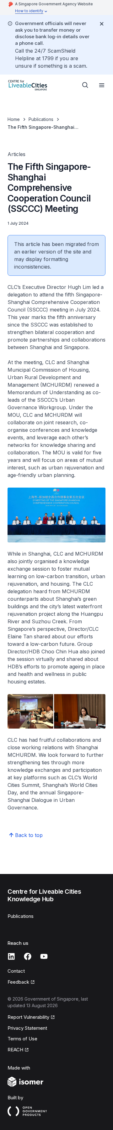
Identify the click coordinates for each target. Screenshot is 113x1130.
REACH (15, 1050)
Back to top (29, 835)
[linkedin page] (11, 956)
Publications (41, 119)
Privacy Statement (27, 1028)
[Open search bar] (85, 85)
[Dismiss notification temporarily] (101, 23)
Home (14, 119)
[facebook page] (27, 956)
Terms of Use (22, 1039)
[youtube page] (44, 956)
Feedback (18, 982)
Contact (16, 971)
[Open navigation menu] (101, 85)
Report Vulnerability (28, 1017)
